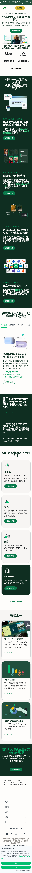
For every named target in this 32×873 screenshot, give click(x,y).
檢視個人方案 (11, 521)
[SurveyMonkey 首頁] (4, 8)
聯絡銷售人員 (11, 588)
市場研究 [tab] (20, 325)
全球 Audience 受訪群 (16, 185)
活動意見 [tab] (28, 325)
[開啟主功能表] (27, 8)
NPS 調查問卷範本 (11, 372)
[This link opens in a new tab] (7, 834)
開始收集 (9, 693)
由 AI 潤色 (24, 129)
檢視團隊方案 (11, 556)
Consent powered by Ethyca (22, 870)
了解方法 (7, 412)
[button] (16, 802)
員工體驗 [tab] (12, 325)
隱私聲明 (21, 857)
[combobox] (16, 828)
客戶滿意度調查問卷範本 (13, 374)
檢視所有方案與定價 (16, 601)
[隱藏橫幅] (31, 3)
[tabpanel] (16, 358)
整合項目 (18, 290)
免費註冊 (19, 8)
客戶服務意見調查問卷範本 (14, 377)
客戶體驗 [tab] (4, 325)
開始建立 (9, 652)
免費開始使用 (16, 31)
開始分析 (9, 734)
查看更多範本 (9, 382)
